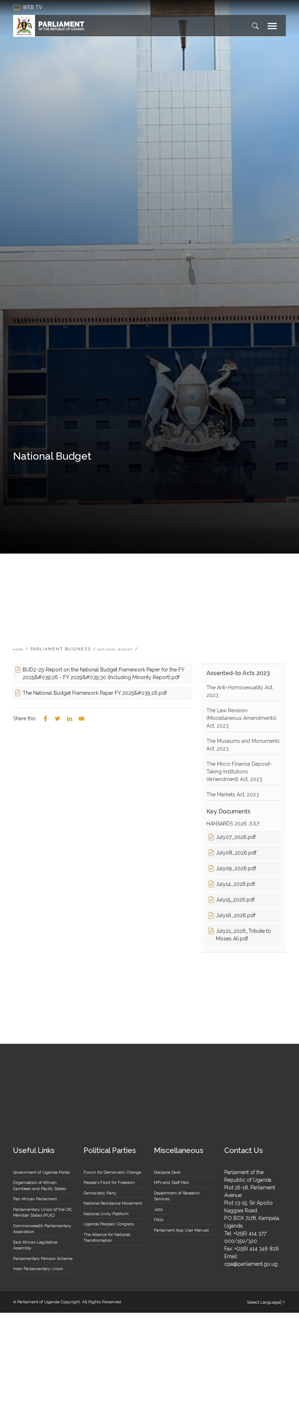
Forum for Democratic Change (112, 1172)
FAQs (158, 1219)
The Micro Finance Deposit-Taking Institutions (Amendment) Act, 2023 (239, 771)
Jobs (158, 1209)
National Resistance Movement (113, 1203)
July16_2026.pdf (235, 915)
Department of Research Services (177, 1196)
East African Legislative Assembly (35, 1245)
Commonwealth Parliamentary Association (42, 1229)
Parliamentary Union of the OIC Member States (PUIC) (42, 1212)
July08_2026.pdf (236, 853)
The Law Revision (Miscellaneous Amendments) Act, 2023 (241, 718)
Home (18, 649)
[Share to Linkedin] (69, 718)
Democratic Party (100, 1193)
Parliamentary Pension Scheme (43, 1258)
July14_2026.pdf (235, 884)
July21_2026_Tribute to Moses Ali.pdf (243, 935)
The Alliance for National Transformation (107, 1237)
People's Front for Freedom (109, 1182)
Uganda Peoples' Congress (109, 1224)
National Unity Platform (106, 1214)
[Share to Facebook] (45, 718)
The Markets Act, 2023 (232, 794)
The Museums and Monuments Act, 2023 (243, 745)
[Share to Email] (81, 718)
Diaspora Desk (167, 1172)
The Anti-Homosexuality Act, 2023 (239, 691)
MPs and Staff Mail (171, 1182)
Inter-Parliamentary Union (38, 1269)
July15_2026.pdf (235, 900)
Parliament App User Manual (181, 1230)
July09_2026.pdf (236, 868)
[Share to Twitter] (57, 718)
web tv (33, 7)
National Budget (115, 649)
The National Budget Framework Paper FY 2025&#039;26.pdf (95, 693)
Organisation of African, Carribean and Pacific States (39, 1185)
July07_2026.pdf (236, 837)
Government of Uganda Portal (41, 1172)
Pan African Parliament (35, 1199)
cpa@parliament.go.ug (250, 1264)
